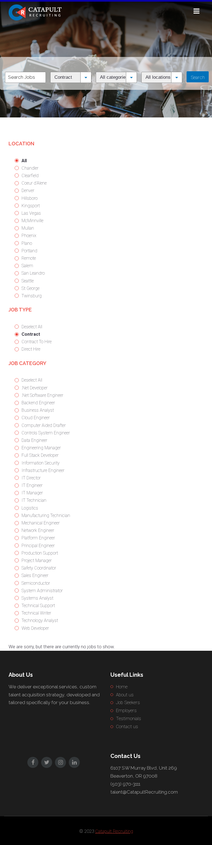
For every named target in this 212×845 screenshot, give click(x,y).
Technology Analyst (40, 620)
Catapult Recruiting (114, 831)
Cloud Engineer (36, 417)
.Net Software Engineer (42, 395)
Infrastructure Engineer (43, 470)
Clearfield (30, 175)
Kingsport (31, 205)
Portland (29, 250)
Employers (126, 710)
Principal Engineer (38, 545)
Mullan (28, 228)
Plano (27, 243)
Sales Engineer (35, 575)
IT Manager (32, 492)
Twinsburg (32, 295)
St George (30, 288)
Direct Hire (31, 349)
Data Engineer (34, 440)
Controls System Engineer (46, 432)
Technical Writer (36, 613)
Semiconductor (36, 583)
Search (198, 77)
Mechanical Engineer (41, 523)
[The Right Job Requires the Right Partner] (36, 12)
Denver (28, 190)
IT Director (31, 478)
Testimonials (128, 718)
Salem (27, 265)
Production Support (40, 553)
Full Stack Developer (40, 455)
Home (122, 686)
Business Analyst (38, 410)
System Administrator (42, 590)
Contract (31, 334)
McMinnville (32, 220)
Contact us (127, 726)
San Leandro (33, 273)
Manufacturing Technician (46, 515)
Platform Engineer (38, 537)
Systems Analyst (37, 598)
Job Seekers (128, 702)
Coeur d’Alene (34, 183)
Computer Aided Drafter (44, 425)
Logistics (30, 508)
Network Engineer (38, 530)
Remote (29, 258)
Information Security (41, 463)
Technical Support (38, 605)
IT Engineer (32, 485)
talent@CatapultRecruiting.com (144, 792)
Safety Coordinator (39, 568)
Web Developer (35, 628)
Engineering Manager (41, 447)
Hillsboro (30, 198)
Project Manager (37, 560)
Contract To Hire (37, 341)
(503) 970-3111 (125, 784)
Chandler (30, 168)
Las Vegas (31, 213)
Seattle (28, 281)
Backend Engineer (38, 402)
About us (125, 694)
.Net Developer (34, 387)
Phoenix (29, 235)
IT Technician (34, 500)
